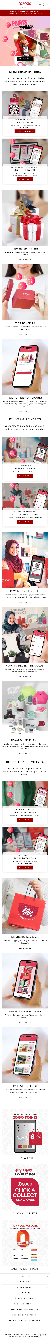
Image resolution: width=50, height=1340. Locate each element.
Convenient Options (24, 1315)
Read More (25, 58)
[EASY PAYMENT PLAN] (25, 1243)
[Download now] (25, 114)
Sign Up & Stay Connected (24, 1320)
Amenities (24, 1293)
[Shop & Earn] (25, 1132)
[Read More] (25, 162)
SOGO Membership (24, 1304)
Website (24, 1282)
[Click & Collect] (25, 1187)
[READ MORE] (25, 459)
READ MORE (25, 260)
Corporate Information (24, 1309)
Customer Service (24, 1298)
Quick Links (24, 1287)
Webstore (24, 1276)
